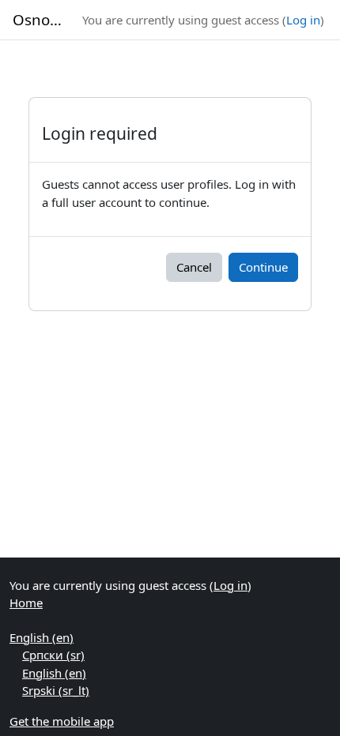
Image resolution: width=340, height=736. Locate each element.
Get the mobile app (61, 721)
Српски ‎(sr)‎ (53, 655)
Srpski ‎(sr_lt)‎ (55, 690)
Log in (303, 20)
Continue (263, 267)
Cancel (194, 267)
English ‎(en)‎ (41, 637)
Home (26, 602)
